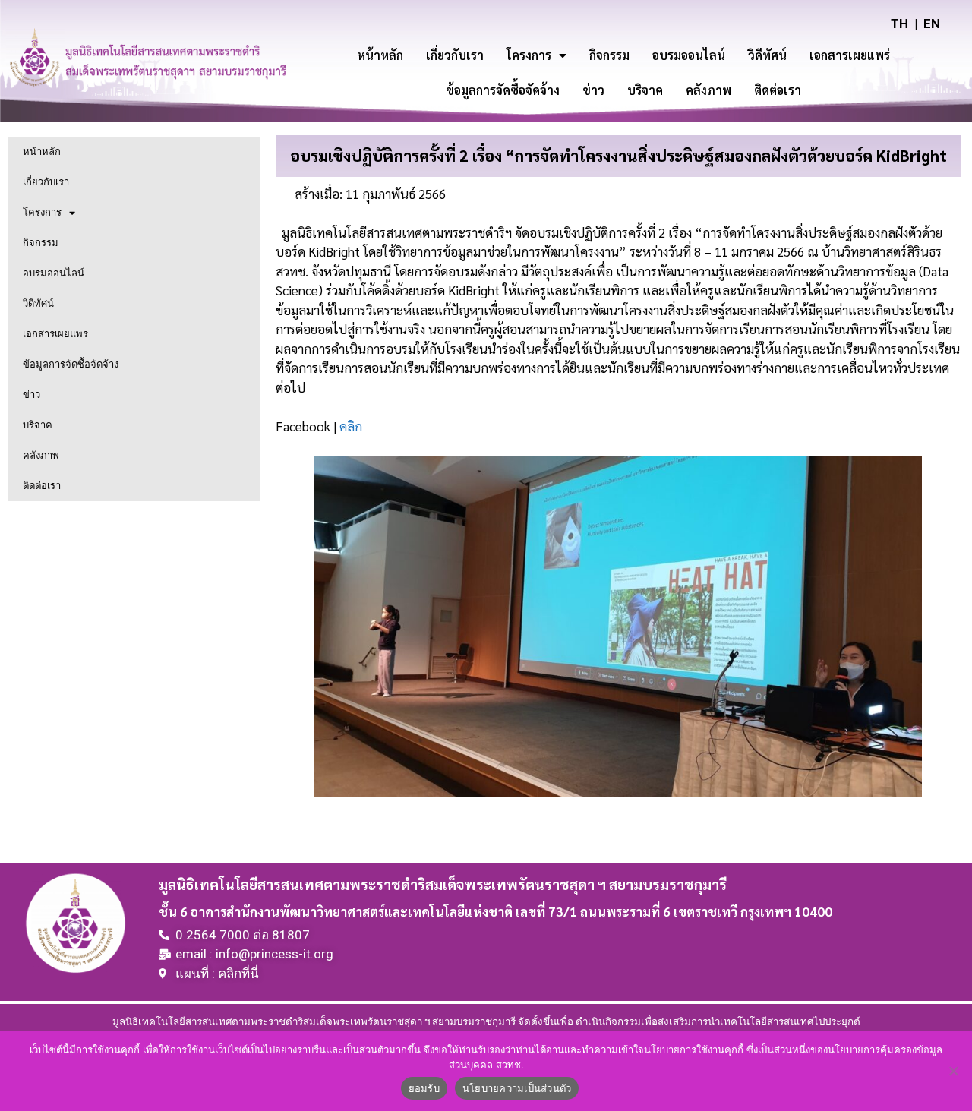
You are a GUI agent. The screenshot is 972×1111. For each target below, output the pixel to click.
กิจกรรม (609, 55)
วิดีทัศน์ (767, 55)
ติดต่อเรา (777, 90)
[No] (953, 1070)
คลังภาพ (708, 90)
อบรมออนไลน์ (688, 55)
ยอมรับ (424, 1088)
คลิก (350, 426)
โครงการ (529, 55)
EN (931, 23)
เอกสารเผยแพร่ (849, 55)
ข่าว (593, 90)
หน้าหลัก (380, 55)
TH (899, 23)
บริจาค (645, 90)
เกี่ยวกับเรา (455, 55)
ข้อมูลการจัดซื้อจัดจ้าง (503, 90)
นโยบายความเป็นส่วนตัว (517, 1088)
